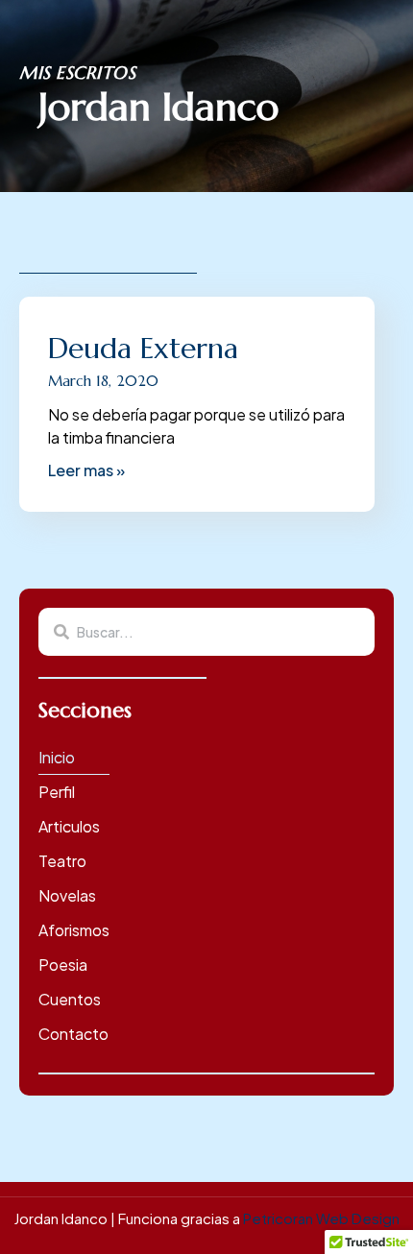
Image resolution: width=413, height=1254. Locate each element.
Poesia (62, 964)
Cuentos (69, 999)
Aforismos (73, 930)
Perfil (56, 792)
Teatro (62, 861)
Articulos (69, 826)
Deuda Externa (143, 348)
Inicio (56, 757)
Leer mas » (86, 470)
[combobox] (206, 632)
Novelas (67, 895)
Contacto (73, 1034)
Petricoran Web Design (321, 1218)
